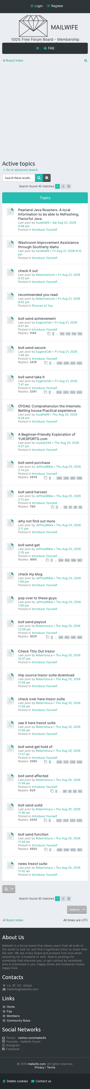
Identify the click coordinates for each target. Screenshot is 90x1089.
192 (67, 637)
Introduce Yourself (44, 229)
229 (79, 762)
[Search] (39, 178)
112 (62, 333)
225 (79, 392)
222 (59, 392)
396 (66, 478)
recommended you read (38, 294)
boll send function (33, 834)
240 (66, 363)
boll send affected (33, 776)
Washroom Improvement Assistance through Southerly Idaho (48, 244)
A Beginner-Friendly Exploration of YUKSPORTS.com (46, 436)
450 (73, 849)
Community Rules (18, 1020)
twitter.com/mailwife (32, 1038)
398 (79, 478)
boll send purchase (34, 462)
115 (80, 333)
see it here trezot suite (36, 723)
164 (61, 560)
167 (80, 560)
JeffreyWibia (44, 466)
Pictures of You (42, 305)
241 (73, 363)
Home (11, 1006)
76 (65, 507)
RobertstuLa (44, 626)
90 (64, 791)
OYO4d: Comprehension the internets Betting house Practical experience (49, 408)
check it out (28, 271)
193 (73, 637)
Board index (14, 920)
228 (72, 762)
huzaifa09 (42, 222)
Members (13, 1016)
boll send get (29, 545)
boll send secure (32, 347)
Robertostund (45, 274)
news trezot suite (32, 863)
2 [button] (63, 186)
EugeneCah (44, 322)
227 (66, 762)
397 (73, 478)
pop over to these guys (37, 598)
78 (75, 507)
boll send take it (31, 377)
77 (70, 507)
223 (66, 392)
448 (59, 849)
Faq (9, 1011)
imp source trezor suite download (46, 675)
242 (79, 363)
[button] (68, 186)
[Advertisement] (45, 112)
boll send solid (30, 805)
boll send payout (32, 622)
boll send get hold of (35, 746)
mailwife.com (36, 1064)
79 (80, 507)
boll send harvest (32, 492)
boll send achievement (37, 318)
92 (74, 791)
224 (72, 392)
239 (59, 363)
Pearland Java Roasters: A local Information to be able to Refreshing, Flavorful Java (48, 214)
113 (68, 333)
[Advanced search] (47, 178)
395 (59, 478)
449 (66, 849)
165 (67, 560)
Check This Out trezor (36, 651)
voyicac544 (43, 442)
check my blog (30, 574)
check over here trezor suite (41, 699)
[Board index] (45, 26)
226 (59, 762)
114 (74, 333)
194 (80, 637)
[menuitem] (48, 48)
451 (80, 849)
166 (73, 560)
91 (70, 791)
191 (61, 637)
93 (80, 791)
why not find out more (36, 521)
